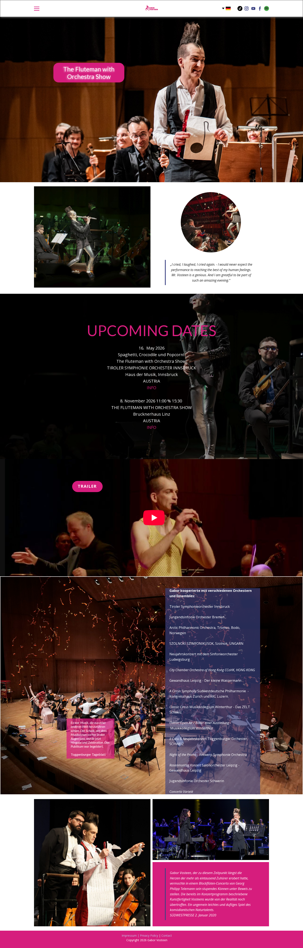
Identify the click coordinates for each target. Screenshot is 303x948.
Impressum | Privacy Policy (140, 935)
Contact (166, 935)
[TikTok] (239, 8)
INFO (151, 387)
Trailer (87, 486)
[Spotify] (266, 8)
